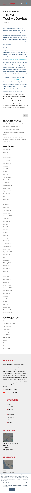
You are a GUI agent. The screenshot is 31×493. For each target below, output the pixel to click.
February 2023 (7, 238)
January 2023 (6, 240)
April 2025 (6, 171)
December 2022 (7, 243)
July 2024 (5, 196)
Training (5, 345)
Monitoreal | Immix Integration (11, 126)
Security (5, 340)
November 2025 (7, 157)
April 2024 (6, 205)
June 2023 (6, 227)
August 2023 (6, 221)
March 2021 (6, 276)
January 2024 (6, 213)
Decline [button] (19, 489)
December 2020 (7, 285)
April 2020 (6, 301)
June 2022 (6, 260)
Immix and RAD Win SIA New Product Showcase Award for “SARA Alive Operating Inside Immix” (14, 139)
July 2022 (5, 257)
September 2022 (7, 252)
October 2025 (6, 160)
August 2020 (6, 293)
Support (10, 420)
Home (9, 404)
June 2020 (6, 296)
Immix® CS (10, 407)
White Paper (6, 348)
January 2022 (6, 265)
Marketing (6, 332)
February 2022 (7, 263)
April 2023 (6, 232)
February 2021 (7, 279)
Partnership (6, 334)
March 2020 (6, 304)
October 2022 (6, 249)
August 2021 (6, 268)
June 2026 (6, 152)
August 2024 (6, 193)
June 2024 (6, 199)
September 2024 (7, 191)
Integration (6, 329)
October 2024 (6, 188)
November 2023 (7, 216)
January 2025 (6, 180)
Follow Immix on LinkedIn (11, 389)
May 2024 (5, 202)
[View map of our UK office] (8, 468)
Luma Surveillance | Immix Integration (13, 124)
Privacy (10, 422)
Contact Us (11, 417)
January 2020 (6, 307)
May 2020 (5, 299)
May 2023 (5, 229)
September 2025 (7, 163)
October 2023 (6, 218)
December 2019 (7, 310)
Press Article (6, 337)
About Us (10, 412)
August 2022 (6, 254)
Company (5, 321)
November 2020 (7, 288)
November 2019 (7, 312)
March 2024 (6, 207)
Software (5, 343)
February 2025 (7, 177)
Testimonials (11, 414)
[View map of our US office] (8, 441)
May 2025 (5, 169)
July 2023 (5, 224)
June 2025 (6, 166)
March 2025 (6, 174)
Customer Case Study (9, 323)
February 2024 (7, 210)
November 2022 (7, 246)
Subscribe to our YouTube (11, 392)
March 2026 (6, 155)
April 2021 (6, 274)
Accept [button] (12, 489)
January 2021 (6, 282)
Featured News (7, 326)
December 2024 (7, 182)
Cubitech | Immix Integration (11, 129)
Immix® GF (10, 409)
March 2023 (6, 235)
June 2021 (6, 271)
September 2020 (7, 290)
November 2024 (7, 185)
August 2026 (6, 149)
